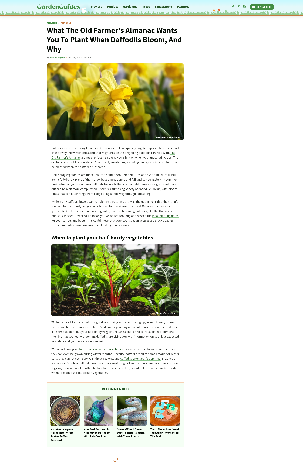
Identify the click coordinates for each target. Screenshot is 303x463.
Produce (112, 7)
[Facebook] (232, 7)
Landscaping (163, 7)
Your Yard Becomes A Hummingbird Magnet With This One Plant (97, 432)
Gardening (130, 7)
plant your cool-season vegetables (100, 349)
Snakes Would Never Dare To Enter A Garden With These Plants (131, 432)
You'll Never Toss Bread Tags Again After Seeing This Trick (164, 432)
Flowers (96, 7)
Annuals (66, 23)
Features (183, 7)
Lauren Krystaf (57, 57)
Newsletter (264, 6)
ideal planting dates (165, 216)
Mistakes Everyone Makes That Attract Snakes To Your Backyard (61, 434)
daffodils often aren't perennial (140, 359)
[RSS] (244, 7)
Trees (146, 7)
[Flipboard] (238, 7)
